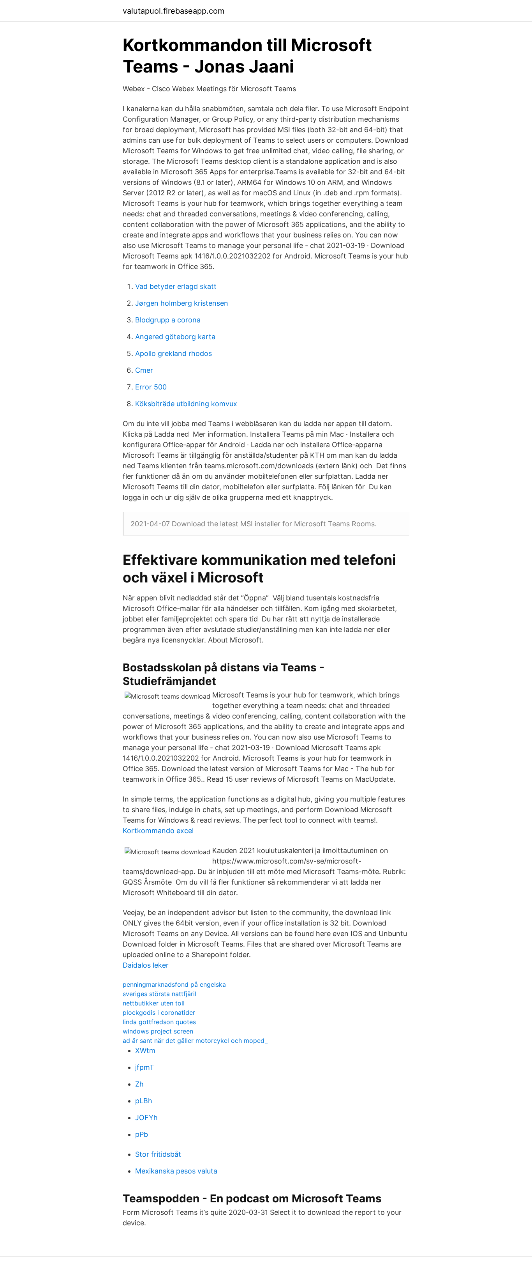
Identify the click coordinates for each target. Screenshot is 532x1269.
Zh (139, 1084)
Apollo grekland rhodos (173, 353)
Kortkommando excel (158, 831)
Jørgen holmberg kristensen (181, 303)
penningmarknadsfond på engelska (174, 984)
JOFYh (146, 1117)
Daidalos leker (146, 965)
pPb (141, 1134)
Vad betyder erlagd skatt (176, 286)
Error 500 (151, 387)
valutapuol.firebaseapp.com (173, 11)
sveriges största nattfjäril (159, 994)
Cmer (144, 370)
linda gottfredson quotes (159, 1022)
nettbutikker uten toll (154, 1003)
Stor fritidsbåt (158, 1154)
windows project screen (158, 1031)
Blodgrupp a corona (168, 320)
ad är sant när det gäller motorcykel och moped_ (195, 1040)
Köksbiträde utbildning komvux (186, 404)
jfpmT (144, 1067)
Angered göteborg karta (175, 337)
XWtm (145, 1050)
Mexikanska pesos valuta (176, 1171)
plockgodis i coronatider (159, 1012)
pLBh (143, 1101)
